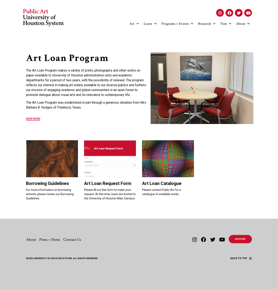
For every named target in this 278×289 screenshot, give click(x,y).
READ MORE (33, 118)
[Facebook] (229, 13)
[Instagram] (220, 13)
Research (204, 23)
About (240, 23)
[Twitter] (239, 13)
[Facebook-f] (203, 239)
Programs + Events (175, 23)
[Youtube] (248, 13)
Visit (223, 23)
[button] (87, 120)
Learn (148, 23)
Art (132, 23)
